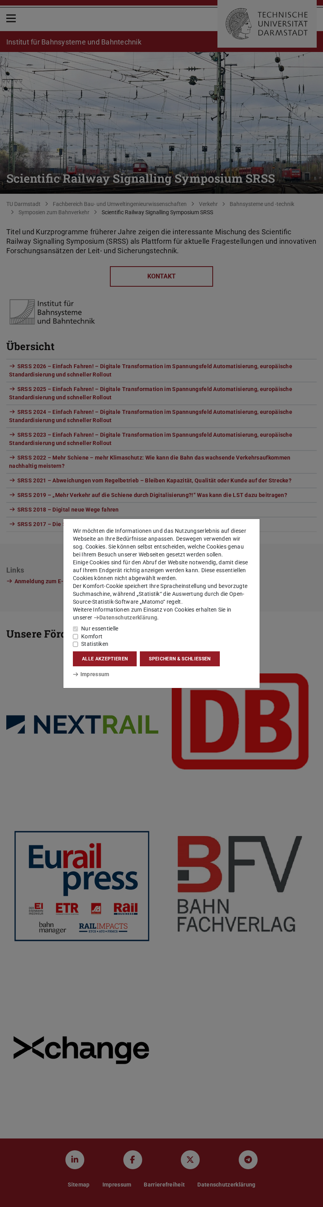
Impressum (94, 674)
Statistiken (94, 644)
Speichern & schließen (179, 659)
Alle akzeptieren (105, 659)
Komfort (91, 636)
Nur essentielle (100, 628)
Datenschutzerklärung (128, 617)
